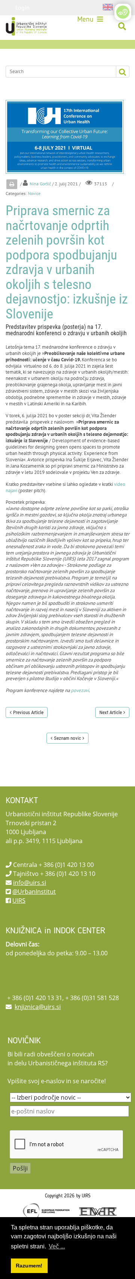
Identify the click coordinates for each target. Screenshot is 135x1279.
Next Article (110, 712)
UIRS (19, 900)
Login (22, 7)
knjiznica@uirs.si (38, 1007)
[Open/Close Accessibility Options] (122, 12)
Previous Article (28, 712)
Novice (34, 193)
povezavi (80, 690)
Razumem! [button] (29, 1266)
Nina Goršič (40, 183)
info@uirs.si (29, 883)
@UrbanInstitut (34, 891)
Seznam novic (67, 738)
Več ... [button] (57, 1246)
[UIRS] (27, 26)
